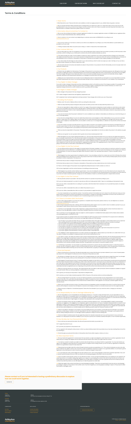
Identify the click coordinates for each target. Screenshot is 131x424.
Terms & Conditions (122, 420)
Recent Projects (8, 410)
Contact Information (34, 409)
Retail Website (8, 412)
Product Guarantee (34, 412)
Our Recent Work (81, 3)
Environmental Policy (34, 410)
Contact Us (116, 3)
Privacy (116, 420)
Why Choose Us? (98, 3)
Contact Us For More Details (87, 410)
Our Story (63, 3)
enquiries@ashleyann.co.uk (62, 38)
